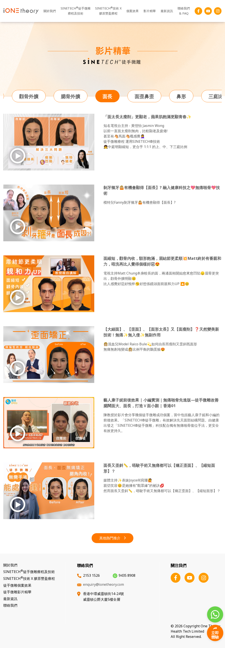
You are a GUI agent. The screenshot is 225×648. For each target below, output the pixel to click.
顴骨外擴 (28, 96)
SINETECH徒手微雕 (76, 10)
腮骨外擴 (70, 96)
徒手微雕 (17, 585)
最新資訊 (167, 11)
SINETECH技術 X (108, 10)
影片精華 (149, 11)
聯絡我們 (184, 10)
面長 (107, 96)
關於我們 (50, 11)
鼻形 (181, 96)
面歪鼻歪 (144, 96)
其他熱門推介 (109, 538)
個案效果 (132, 11)
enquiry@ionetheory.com (103, 584)
